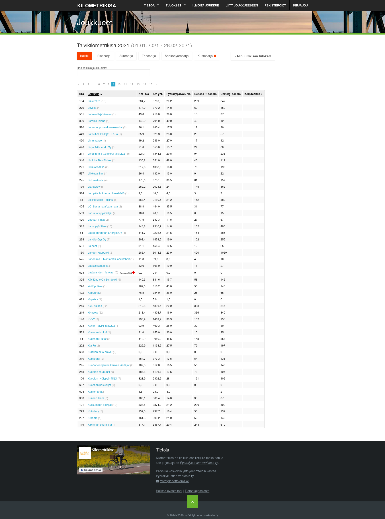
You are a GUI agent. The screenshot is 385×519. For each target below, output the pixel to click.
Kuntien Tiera (96, 398)
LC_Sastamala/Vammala (103, 206)
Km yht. (158, 94)
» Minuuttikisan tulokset (252, 56)
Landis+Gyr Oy (97, 239)
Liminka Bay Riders (99, 160)
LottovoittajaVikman (100, 114)
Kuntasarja (206, 55)
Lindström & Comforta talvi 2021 (107, 153)
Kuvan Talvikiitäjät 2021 (102, 325)
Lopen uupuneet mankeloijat (105, 127)
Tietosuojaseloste (197, 490)
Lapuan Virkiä (96, 219)
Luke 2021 (94, 101)
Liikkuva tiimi (95, 173)
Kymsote (93, 312)
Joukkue (93, 94)
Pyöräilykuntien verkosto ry (199, 462)
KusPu (92, 345)
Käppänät (94, 292)
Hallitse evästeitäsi (169, 490)
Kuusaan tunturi (97, 332)
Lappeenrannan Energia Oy (105, 232)
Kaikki (84, 55)
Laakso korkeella (98, 265)
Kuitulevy (93, 411)
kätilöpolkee (95, 286)
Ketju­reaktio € (253, 94)
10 (119, 84)
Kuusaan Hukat (97, 339)
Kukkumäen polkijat (100, 404)
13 (138, 84)
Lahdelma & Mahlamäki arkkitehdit (109, 259)
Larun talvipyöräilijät (100, 213)
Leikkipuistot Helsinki (100, 199)
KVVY (91, 319)
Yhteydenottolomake (174, 481)
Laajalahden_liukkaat (101, 272)
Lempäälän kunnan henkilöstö (106, 193)
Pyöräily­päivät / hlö (178, 94)
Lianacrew (94, 186)
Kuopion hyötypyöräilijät (102, 378)
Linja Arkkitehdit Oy (99, 147)
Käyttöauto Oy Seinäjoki (102, 279)
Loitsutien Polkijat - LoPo (103, 134)
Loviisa (92, 107)
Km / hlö (144, 94)
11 (125, 84)
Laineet (92, 246)
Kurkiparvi (94, 358)
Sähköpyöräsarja (177, 55)
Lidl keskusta (96, 180)
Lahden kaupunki (98, 252)
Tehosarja (149, 55)
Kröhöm (92, 418)
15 (150, 84)
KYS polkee (95, 306)
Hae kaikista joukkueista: (92, 67)
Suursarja (126, 55)
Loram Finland (96, 121)
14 (144, 84)
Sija (81, 94)
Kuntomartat (95, 391)
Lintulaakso (95, 140)
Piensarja (104, 55)
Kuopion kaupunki (99, 371)
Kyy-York (93, 299)
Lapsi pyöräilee (97, 226)
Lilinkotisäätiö (96, 167)
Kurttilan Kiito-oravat (100, 352)
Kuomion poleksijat (99, 385)
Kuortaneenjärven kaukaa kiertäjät (108, 365)
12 (131, 84)
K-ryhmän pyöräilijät (100, 424)
